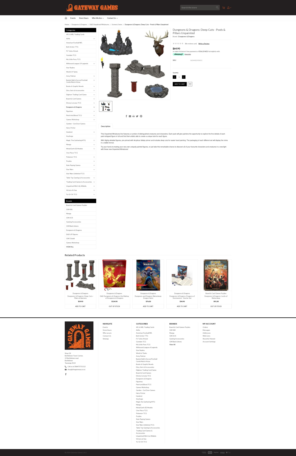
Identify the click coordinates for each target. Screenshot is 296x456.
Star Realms (70, 68)
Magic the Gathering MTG (76, 140)
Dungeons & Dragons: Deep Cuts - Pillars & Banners (81, 297)
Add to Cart (80, 306)
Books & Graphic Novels (75, 86)
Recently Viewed (209, 339)
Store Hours (83, 18)
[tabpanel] (80, 284)
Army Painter (71, 76)
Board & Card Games (73, 99)
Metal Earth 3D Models (74, 149)
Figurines (69, 111)
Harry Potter (70, 128)
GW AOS (69, 218)
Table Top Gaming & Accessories (78, 178)
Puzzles (69, 161)
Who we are (97, 18)
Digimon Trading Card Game (76, 95)
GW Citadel (70, 238)
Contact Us (111, 18)
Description (105, 126)
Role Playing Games (73, 165)
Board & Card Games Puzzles (76, 205)
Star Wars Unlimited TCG (75, 174)
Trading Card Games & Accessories (79, 182)
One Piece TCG (72, 153)
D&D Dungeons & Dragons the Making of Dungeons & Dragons (114, 297)
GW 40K (69, 209)
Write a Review (203, 44)
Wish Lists (206, 336)
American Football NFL (74, 43)
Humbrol (69, 132)
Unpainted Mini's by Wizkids (76, 186)
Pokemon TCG (71, 157)
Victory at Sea (71, 190)
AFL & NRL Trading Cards (75, 34)
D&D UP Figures (72, 234)
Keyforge (69, 136)
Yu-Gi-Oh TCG (71, 194)
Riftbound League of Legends (77, 63)
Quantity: (176, 73)
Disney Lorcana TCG (73, 103)
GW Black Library (72, 226)
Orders (205, 327)
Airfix (68, 39)
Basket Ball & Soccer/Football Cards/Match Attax (76, 81)
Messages (206, 330)
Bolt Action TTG (72, 47)
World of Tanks (72, 72)
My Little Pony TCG (73, 59)
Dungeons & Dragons (74, 107)
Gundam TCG (71, 55)
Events (73, 18)
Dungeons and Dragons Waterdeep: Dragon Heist (148, 297)
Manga (68, 144)
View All (70, 247)
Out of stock (114, 306)
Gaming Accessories (73, 222)
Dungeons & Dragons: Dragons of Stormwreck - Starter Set (182, 297)
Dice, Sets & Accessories (75, 90)
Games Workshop (72, 119)
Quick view (80, 281)
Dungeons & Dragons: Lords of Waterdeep (216, 297)
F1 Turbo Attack (72, 51)
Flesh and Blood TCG (74, 115)
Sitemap (106, 339)
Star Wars (69, 169)
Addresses (207, 333)
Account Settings (209, 342)
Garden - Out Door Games (75, 124)
